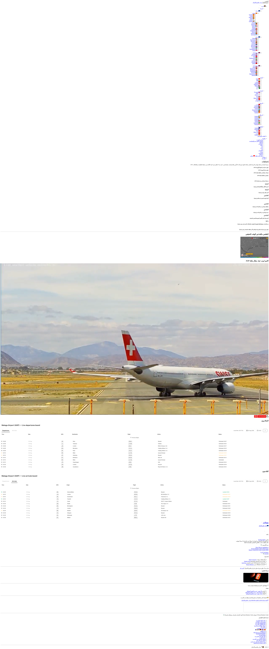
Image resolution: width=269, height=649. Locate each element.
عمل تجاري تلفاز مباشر (256, 156)
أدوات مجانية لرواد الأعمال (259, 625)
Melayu (256, 85)
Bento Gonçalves (253, 559)
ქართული (253, 70)
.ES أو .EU (263, 609)
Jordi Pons (244, 563)
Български (253, 39)
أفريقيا (261, 103)
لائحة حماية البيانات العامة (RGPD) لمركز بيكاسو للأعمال (254, 591)
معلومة (264, 138)
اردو (257, 88)
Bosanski (253, 72)
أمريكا (261, 115)
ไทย (257, 96)
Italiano (254, 26)
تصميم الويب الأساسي (260, 604)
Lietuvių (254, 42)
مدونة (261, 152)
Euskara (251, 21)
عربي (257, 81)
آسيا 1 (261, 77)
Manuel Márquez (250, 564)
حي (262, 149)
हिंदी (257, 80)
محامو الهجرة (260, 140)
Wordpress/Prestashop (261, 616)
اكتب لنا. (242, 568)
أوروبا (261, 8)
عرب (262, 6)
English (254, 22)
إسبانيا (254, 13)
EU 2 (257, 37)
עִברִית (256, 100)
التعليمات (261, 150)
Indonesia (256, 84)
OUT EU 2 (255, 66)
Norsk (254, 67)
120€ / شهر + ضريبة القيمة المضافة (254, 585)
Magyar (254, 32)
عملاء (261, 145)
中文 (257, 79)
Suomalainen (253, 49)
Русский (253, 55)
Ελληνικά (253, 34)
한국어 (256, 95)
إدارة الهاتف (263, 613)
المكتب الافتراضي (261, 136)
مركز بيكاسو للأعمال (257, 2)
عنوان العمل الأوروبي (261, 602)
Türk (254, 56)
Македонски (252, 74)
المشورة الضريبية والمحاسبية (256, 141)
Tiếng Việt (256, 98)
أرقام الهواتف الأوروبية (260, 605)
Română (254, 29)
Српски (254, 60)
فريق (261, 148)
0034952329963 (261, 539)
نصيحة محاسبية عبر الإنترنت (259, 621)
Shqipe (254, 63)
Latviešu (254, 43)
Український (252, 58)
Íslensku (254, 75)
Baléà (251, 18)
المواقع (261, 142)
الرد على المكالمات (261, 610)
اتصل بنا (264, 158)
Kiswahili (256, 107)
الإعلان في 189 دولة (261, 622)
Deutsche (253, 24)
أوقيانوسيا (260, 126)
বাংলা (257, 87)
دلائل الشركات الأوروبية (260, 618)
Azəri (254, 59)
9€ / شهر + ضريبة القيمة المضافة (254, 582)
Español (251, 14)
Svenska (254, 47)
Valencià (251, 17)
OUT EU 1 (255, 52)
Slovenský (253, 41)
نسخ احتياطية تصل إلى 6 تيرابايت (258, 624)
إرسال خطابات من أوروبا (260, 608)
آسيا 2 (261, 90)
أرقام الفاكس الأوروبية (260, 606)
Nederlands (253, 30)
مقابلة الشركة (262, 617)
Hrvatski (254, 62)
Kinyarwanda (255, 110)
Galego (251, 20)
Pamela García (247, 561)
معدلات (264, 157)
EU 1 (257, 11)
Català (251, 16)
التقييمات (261, 153)
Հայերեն (253, 71)
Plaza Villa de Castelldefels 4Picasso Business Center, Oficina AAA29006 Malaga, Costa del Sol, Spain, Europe (258, 549)
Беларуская (253, 68)
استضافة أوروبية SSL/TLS (260, 614)
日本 (257, 93)
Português (253, 33)
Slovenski (253, 46)
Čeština (254, 38)
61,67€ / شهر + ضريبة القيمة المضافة (254, 583)
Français (254, 25)
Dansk (254, 50)
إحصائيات (260, 144)
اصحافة (261, 154)
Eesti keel (253, 45)
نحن (262, 146)
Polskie (254, 28)
